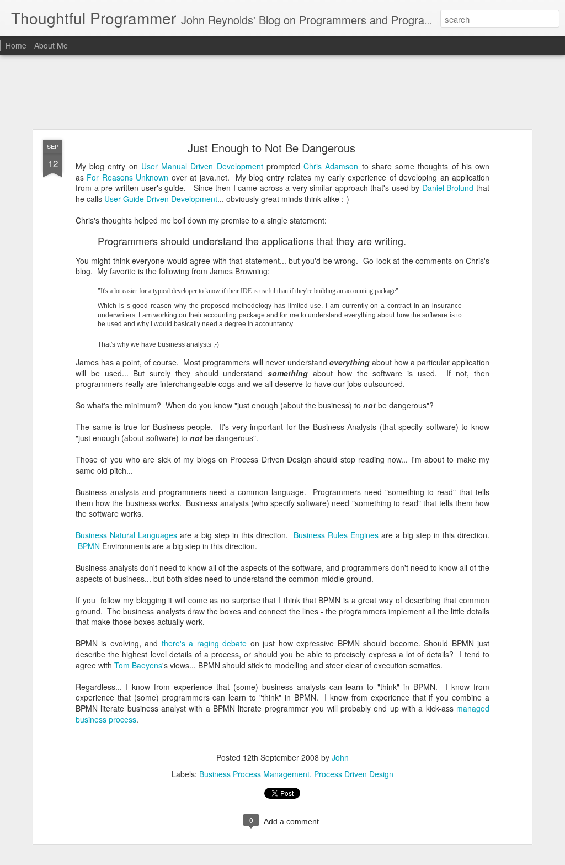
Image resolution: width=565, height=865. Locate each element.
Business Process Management (254, 773)
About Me (51, 45)
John (340, 757)
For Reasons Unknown (127, 177)
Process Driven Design (353, 773)
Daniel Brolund (448, 187)
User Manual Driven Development (202, 166)
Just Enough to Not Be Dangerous (271, 148)
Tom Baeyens (138, 665)
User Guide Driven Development (160, 198)
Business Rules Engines (336, 534)
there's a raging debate (204, 643)
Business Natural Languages (126, 534)
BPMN (89, 545)
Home (16, 45)
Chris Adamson (330, 166)
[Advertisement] (282, 93)
